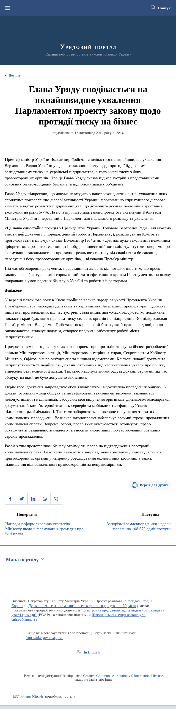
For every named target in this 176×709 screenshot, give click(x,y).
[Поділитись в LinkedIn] (33, 498)
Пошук (164, 8)
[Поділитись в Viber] (56, 498)
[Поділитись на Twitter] (21, 498)
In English (92, 652)
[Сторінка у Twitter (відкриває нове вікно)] (87, 662)
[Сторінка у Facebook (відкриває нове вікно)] (79, 662)
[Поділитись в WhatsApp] (44, 498)
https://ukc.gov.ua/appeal (44, 638)
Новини (14, 75)
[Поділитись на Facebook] (10, 498)
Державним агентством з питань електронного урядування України (82, 606)
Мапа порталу (22, 559)
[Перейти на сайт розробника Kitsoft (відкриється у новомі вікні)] (28, 696)
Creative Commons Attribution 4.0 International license (123, 676)
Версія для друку (154, 485)
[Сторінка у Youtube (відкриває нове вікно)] (96, 662)
